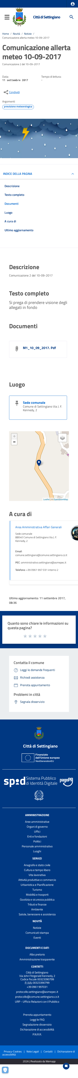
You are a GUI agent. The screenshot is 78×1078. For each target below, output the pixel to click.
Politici (37, 841)
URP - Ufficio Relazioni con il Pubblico (37, 1001)
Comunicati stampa (37, 932)
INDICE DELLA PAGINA (17, 173)
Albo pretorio (37, 954)
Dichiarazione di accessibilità (37, 1029)
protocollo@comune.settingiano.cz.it (37, 996)
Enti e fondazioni (37, 836)
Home (5, 34)
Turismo (37, 889)
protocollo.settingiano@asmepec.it (37, 992)
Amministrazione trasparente (37, 959)
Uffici (37, 831)
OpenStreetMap (60, 499)
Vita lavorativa (37, 875)
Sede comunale (34, 402)
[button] (73, 4)
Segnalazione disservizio (37, 1024)
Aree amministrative (37, 821)
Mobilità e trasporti (37, 894)
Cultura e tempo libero (37, 870)
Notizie (28, 34)
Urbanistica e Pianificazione (37, 885)
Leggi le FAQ (37, 1019)
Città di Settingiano (46, 17)
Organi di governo (37, 826)
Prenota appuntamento (37, 1014)
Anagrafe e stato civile (37, 865)
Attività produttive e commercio (37, 880)
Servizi (37, 858)
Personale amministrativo (37, 846)
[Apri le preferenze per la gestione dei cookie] (6, 1071)
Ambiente (37, 909)
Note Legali (33, 1051)
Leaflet (46, 499)
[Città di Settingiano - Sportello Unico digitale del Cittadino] (19, 16)
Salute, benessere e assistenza (37, 914)
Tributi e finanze (37, 904)
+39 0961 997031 (37, 987)
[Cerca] (71, 17)
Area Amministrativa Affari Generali (38, 527)
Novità (16, 34)
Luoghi (37, 851)
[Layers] (62, 438)
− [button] (14, 442)
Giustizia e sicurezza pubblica (37, 899)
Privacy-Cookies (13, 1051)
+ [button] (14, 436)
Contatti (37, 966)
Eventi (37, 937)
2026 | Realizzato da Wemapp (39, 1061)
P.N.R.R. (37, 1034)
